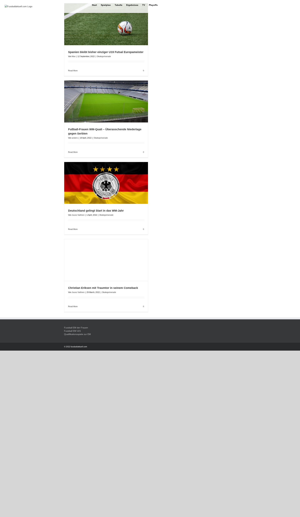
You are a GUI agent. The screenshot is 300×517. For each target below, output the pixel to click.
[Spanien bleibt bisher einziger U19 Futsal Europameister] (106, 24)
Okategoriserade (104, 56)
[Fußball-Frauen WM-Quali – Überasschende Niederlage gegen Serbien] (106, 101)
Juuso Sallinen (78, 215)
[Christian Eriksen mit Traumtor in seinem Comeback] (106, 356)
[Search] (162, 5)
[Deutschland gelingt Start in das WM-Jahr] (106, 183)
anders (75, 138)
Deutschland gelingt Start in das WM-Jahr (96, 210)
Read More (73, 71)
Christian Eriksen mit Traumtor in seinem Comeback (103, 480)
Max (73, 56)
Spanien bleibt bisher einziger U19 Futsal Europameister (105, 52)
